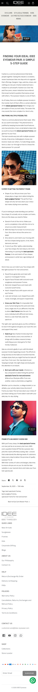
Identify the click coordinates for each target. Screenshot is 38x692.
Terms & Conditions (9, 613)
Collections (6, 649)
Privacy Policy (7, 608)
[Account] (28, 3)
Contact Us (6, 565)
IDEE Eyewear (21, 687)
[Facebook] (4, 635)
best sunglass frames (9, 494)
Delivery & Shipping (9, 581)
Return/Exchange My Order (13, 576)
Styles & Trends (21, 13)
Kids (3, 541)
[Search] (8, 3)
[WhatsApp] (21, 635)
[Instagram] (15, 635)
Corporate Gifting (9, 545)
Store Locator (7, 653)
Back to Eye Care (14, 502)
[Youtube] (9, 635)
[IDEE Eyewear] (18, 3)
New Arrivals (7, 528)
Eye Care (8, 13)
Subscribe (29, 673)
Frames (5, 536)
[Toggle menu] (2, 3)
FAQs (4, 585)
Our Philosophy (8, 560)
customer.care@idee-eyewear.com (15, 628)
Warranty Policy (8, 596)
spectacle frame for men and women (14, 497)
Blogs (4, 550)
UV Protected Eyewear (21, 16)
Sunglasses (6, 532)
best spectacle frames (13, 491)
